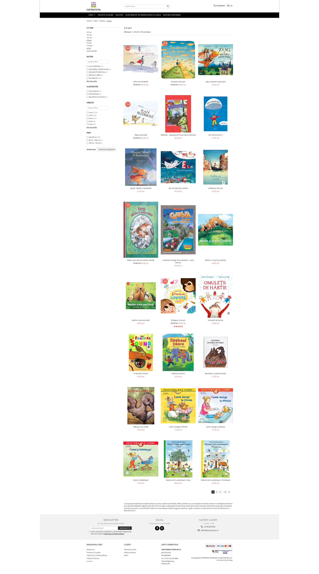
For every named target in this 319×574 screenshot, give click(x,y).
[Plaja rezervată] (140, 114)
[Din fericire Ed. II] (215, 113)
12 (225, 492)
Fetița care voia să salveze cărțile (140, 260)
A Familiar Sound (141, 373)
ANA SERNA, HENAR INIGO (99, 69)
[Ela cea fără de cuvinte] (178, 167)
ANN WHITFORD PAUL (97, 72)
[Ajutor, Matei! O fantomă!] (140, 167)
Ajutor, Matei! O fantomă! (140, 188)
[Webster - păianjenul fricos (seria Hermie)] (178, 113)
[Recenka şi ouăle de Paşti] (215, 352)
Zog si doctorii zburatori (216, 81)
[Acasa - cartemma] (99, 6)
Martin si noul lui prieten (215, 260)
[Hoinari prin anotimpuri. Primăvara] (215, 459)
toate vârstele (92, 51)
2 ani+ (91, 115)
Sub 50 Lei (92, 137)
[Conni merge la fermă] (178, 405)
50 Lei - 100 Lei (94, 140)
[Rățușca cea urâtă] (140, 405)
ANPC (126, 555)
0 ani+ (91, 121)
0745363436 (209, 526)
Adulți (89, 48)
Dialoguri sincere (178, 320)
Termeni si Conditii (93, 552)
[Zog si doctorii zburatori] (215, 59)
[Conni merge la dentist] (215, 405)
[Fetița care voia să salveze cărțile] (140, 230)
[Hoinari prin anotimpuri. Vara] (178, 459)
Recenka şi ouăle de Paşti (215, 373)
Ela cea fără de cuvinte (178, 188)
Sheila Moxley (94, 94)
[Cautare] (168, 6)
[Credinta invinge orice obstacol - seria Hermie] (178, 229)
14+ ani (89, 37)
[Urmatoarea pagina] (229, 492)
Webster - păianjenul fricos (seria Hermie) (178, 135)
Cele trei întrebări (140, 81)
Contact (89, 561)
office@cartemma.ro (209, 530)
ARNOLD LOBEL (95, 75)
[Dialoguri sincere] (178, 296)
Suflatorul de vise (215, 188)
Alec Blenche (93, 78)
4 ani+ (91, 118)
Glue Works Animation (97, 97)
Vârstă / (102, 21)
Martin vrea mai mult (141, 320)
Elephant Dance (178, 373)
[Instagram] (162, 528)
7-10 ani (89, 45)
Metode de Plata (130, 549)
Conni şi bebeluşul (141, 480)
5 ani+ (91, 124)
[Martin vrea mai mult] (140, 295)
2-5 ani (89, 40)
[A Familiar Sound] (140, 352)
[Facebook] (157, 528)
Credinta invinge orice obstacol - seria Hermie (178, 261)
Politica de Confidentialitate (114, 534)
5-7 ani (89, 43)
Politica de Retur (130, 552)
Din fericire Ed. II (216, 135)
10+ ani (89, 35)
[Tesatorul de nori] (178, 59)
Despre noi (91, 549)
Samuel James (94, 91)
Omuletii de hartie (215, 320)
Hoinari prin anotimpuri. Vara (178, 480)
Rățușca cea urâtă (140, 427)
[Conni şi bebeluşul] (140, 459)
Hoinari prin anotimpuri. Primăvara (215, 480)
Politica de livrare (93, 558)
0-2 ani (89, 32)
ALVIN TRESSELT (95, 66)
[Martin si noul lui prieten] (215, 230)
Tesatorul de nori (178, 81)
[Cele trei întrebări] (140, 59)
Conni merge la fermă (178, 427)
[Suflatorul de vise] (215, 167)
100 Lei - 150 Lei (94, 143)
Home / (90, 21)
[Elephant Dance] (178, 352)
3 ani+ (91, 112)
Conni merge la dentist (215, 427)
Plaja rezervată (141, 135)
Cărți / (96, 21)
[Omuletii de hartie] (215, 296)
